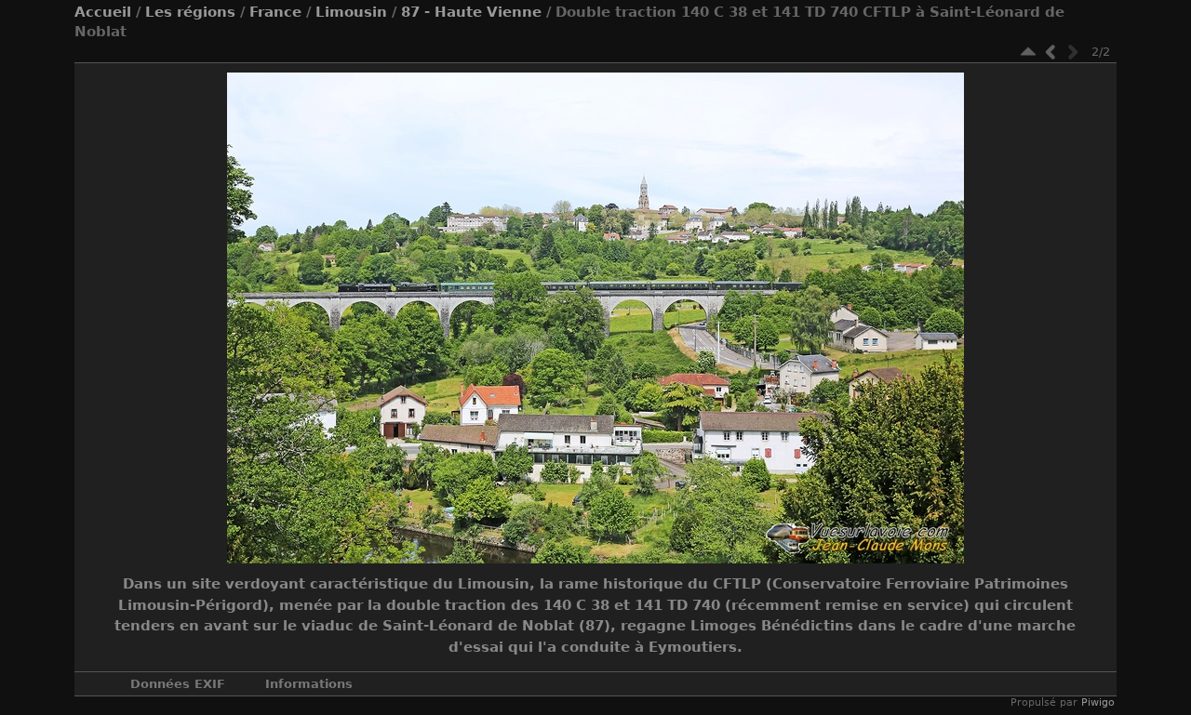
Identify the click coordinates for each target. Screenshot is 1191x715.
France (275, 12)
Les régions (190, 12)
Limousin (351, 12)
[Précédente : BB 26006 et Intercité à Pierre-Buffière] (1050, 51)
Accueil (102, 12)
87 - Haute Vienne (471, 12)
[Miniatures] (1028, 51)
